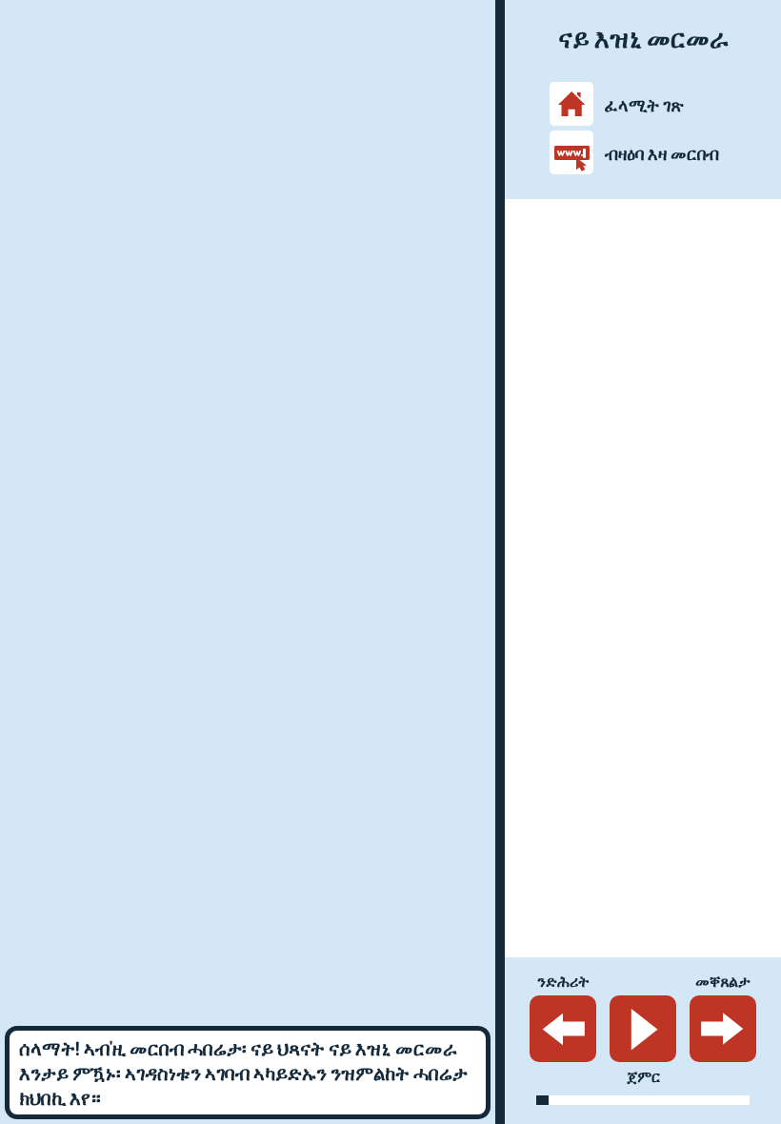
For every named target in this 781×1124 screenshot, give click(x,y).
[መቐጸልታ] (723, 1028)
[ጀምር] (643, 1028)
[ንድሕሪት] (563, 1028)
